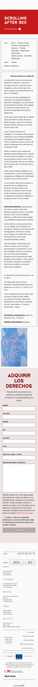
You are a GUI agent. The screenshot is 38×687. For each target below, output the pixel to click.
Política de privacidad (24, 513)
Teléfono (5, 438)
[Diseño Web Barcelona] (19, 685)
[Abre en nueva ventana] (9, 676)
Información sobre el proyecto (13, 462)
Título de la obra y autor (11, 454)
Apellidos (6, 413)
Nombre (5, 405)
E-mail (4, 446)
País (3, 430)
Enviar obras (30, 562)
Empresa (5, 422)
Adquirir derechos (16, 562)
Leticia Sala (11, 29)
